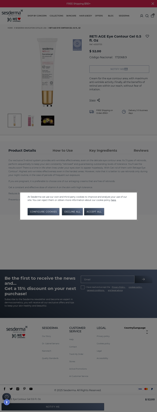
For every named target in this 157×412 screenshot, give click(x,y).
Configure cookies (43, 211)
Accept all (94, 211)
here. (113, 200)
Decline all (72, 211)
